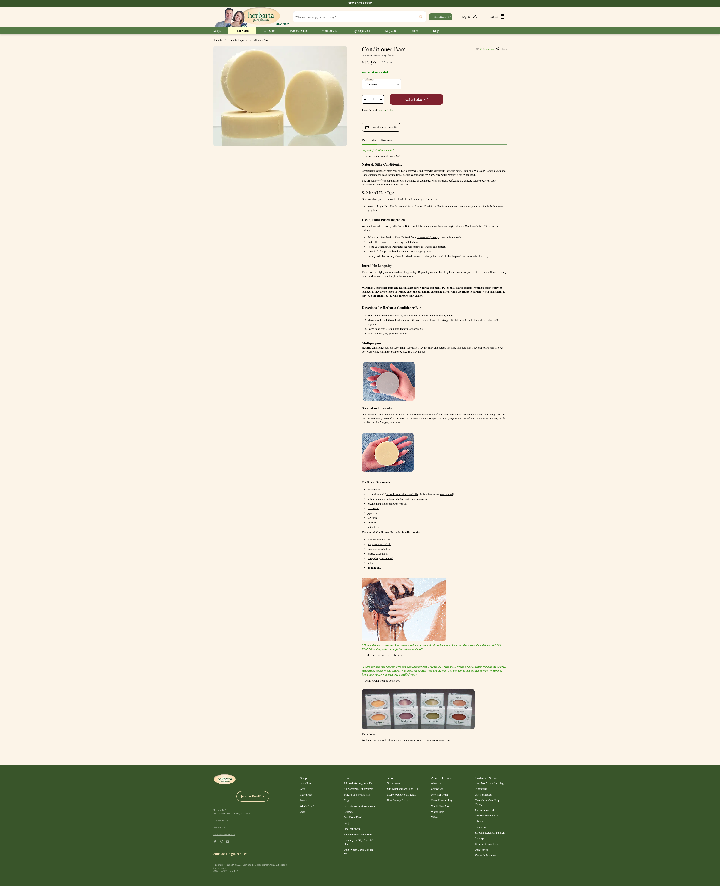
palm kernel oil (438, 256)
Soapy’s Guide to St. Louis (401, 794)
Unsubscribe (481, 849)
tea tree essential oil (378, 553)
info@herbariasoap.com (224, 834)
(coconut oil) (447, 494)
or (221, 820)
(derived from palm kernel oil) (401, 494)
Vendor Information (485, 855)
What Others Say (440, 806)
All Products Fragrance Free (359, 783)
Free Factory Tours (397, 800)
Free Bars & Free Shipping (489, 783)
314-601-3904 (219, 820)
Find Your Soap (352, 829)
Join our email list (484, 810)
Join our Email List (253, 796)
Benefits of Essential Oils (357, 794)
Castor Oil (373, 242)
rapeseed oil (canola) (428, 237)
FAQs (346, 823)
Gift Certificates (483, 794)
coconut (422, 256)
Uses (302, 811)
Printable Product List (486, 815)
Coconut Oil (384, 246)
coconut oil (373, 508)
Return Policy (482, 827)
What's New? (307, 806)
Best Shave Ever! (353, 817)
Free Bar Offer (385, 110)
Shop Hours (393, 783)
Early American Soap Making (359, 806)
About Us (436, 783)
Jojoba (371, 246)
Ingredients (306, 794)
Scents (303, 800)
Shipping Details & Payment (490, 832)
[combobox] (359, 16)
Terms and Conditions (486, 844)
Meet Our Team (439, 794)
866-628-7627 (219, 827)
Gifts (302, 789)
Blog (346, 800)
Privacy (479, 821)
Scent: (369, 78)
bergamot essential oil (379, 544)
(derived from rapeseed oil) (414, 499)
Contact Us (437, 789)
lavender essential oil (379, 539)
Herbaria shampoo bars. (438, 740)
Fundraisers (481, 789)
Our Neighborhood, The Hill (402, 789)
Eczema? (348, 811)
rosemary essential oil (379, 549)
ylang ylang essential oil (380, 558)
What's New (437, 811)
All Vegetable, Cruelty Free (358, 789)
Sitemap (479, 838)
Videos (434, 817)
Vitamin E (373, 251)
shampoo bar (434, 418)
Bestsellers (305, 783)
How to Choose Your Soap (358, 834)
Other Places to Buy (441, 800)
